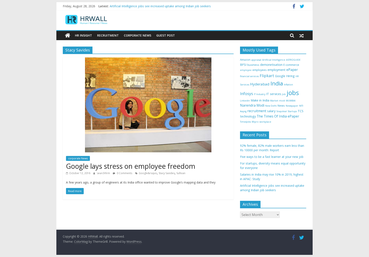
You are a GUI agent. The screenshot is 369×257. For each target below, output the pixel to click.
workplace (265, 121)
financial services (249, 76)
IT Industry (259, 94)
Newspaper (292, 105)
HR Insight (83, 35)
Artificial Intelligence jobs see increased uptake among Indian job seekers (160, 8)
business (253, 65)
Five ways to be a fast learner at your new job (271, 157)
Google (280, 76)
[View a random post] (301, 35)
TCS (300, 111)
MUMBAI (291, 100)
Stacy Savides (167, 173)
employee (246, 70)
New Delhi (271, 105)
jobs (293, 92)
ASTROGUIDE (293, 59)
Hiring (290, 76)
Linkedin (245, 100)
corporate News (78, 158)
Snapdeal (281, 111)
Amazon (245, 60)
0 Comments (124, 173)
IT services (273, 94)
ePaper (292, 69)
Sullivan (180, 173)
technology (248, 116)
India (276, 83)
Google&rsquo (148, 173)
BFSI (243, 65)
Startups (292, 111)
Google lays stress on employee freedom (130, 166)
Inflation (288, 84)
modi (282, 100)
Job (284, 94)
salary (271, 111)
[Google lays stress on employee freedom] (148, 59)
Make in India (260, 100)
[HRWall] (67, 35)
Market (274, 100)
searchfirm (104, 173)
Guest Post (165, 35)
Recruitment (108, 35)
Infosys (246, 93)
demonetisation (271, 65)
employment (277, 70)
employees (259, 70)
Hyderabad (259, 84)
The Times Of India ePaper (278, 116)
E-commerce (291, 65)
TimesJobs (245, 121)
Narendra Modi (252, 105)
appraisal (256, 59)
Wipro (255, 121)
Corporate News (137, 35)
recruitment (256, 111)
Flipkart (267, 75)
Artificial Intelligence (273, 59)
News (281, 105)
